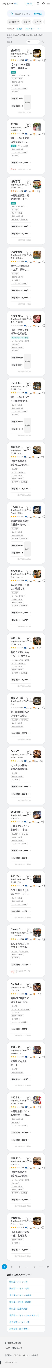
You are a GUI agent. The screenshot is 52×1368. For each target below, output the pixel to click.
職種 (25, 22)
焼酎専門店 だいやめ (21, 181)
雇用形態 (12, 22)
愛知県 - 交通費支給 (18, 1308)
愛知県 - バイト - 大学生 (20, 1295)
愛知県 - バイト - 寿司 (19, 1288)
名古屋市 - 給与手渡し (19, 1328)
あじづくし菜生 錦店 (21, 876)
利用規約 (8, 1355)
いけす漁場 (16, 251)
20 (48, 1266)
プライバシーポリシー (21, 1355)
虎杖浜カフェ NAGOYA (23, 1217)
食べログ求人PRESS (13, 1342)
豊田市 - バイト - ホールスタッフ (24, 1315)
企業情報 (34, 1355)
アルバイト (29, 28)
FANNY (15, 751)
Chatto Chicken (19, 929)
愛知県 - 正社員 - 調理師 (20, 1301)
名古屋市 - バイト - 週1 (19, 1322)
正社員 (19, 28)
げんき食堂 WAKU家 (21, 383)
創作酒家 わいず (19, 447)
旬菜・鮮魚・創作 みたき (24, 1047)
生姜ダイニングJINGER (23, 1158)
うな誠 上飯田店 (19, 506)
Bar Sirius (16, 984)
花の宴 (14, 124)
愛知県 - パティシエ (18, 1281)
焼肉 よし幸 (17, 698)
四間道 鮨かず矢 (19, 315)
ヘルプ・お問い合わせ (13, 1347)
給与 (36, 22)
